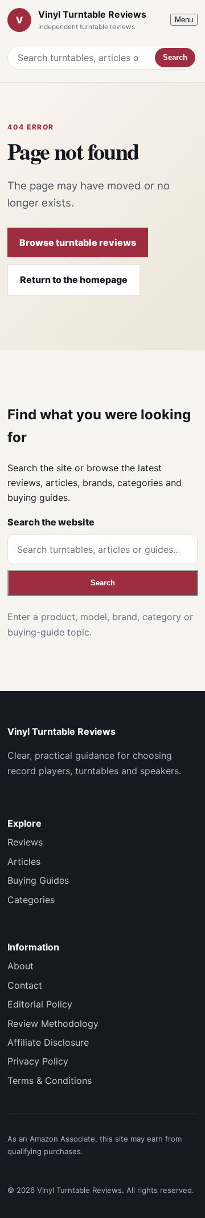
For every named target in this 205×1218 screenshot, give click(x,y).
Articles (23, 861)
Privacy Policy (37, 1061)
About (20, 966)
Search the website (51, 522)
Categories (31, 899)
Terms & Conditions (49, 1080)
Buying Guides (38, 880)
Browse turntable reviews (77, 242)
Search (175, 57)
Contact (24, 985)
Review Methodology (53, 1023)
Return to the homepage (74, 279)
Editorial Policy (39, 1004)
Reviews (25, 842)
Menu (184, 19)
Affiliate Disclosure (48, 1042)
